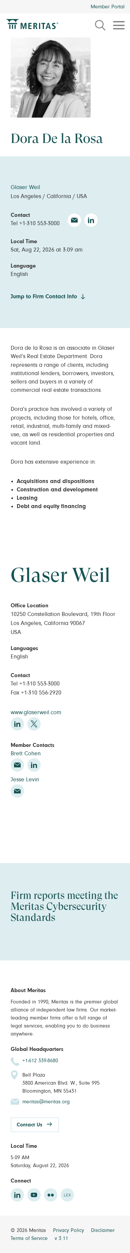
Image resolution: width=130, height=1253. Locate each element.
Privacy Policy (69, 1230)
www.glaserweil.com (36, 713)
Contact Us (29, 1124)
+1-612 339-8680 (40, 1060)
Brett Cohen (26, 754)
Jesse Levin (25, 780)
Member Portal (108, 6)
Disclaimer (103, 1230)
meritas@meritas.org (46, 1101)
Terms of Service (30, 1238)
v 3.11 (61, 1238)
